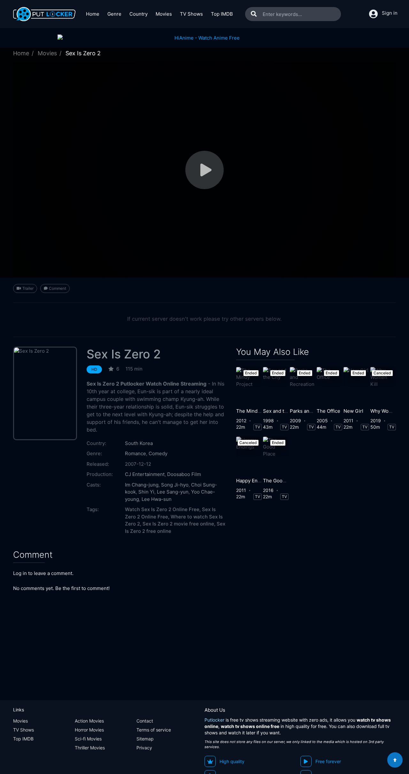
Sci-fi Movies (88, 738)
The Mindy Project (257, 411)
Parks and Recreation (314, 411)
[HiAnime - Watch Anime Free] (204, 37)
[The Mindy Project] (249, 386)
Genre (114, 14)
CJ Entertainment (145, 474)
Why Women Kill (388, 411)
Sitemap (145, 738)
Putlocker (214, 720)
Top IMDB (222, 14)
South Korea (139, 443)
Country (138, 14)
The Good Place (281, 481)
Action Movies (89, 721)
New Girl (353, 411)
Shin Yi (146, 492)
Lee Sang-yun (173, 492)
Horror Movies (89, 729)
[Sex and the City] (276, 386)
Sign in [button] (389, 13)
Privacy (144, 747)
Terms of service (153, 729)
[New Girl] (356, 386)
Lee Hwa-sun (157, 499)
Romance (135, 453)
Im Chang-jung (141, 485)
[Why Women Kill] (383, 386)
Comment (57, 288)
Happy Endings (253, 481)
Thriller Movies (90, 747)
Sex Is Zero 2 (124, 354)
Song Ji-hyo (175, 485)
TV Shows (191, 14)
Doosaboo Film (184, 474)
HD (94, 369)
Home (92, 14)
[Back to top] (395, 760)
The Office (328, 411)
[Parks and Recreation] (302, 386)
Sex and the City (281, 411)
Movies (164, 14)
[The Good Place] (276, 455)
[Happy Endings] (249, 455)
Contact (144, 721)
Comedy (158, 453)
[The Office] (329, 386)
